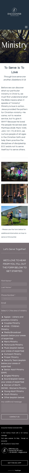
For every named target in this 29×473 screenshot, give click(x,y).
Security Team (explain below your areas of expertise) (13, 363)
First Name (6, 281)
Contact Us (14, 417)
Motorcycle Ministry (13, 345)
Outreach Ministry (12, 354)
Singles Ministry (11, 376)
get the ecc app (14, 463)
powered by (14, 470)
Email (3, 303)
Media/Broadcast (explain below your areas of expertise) (13, 335)
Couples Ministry (12, 323)
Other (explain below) (14, 397)
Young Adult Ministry (14, 391)
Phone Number (7, 295)
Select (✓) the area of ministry (14, 311)
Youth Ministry (11, 394)
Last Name (6, 287)
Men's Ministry (11, 342)
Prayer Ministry (11, 357)
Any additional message (11, 402)
